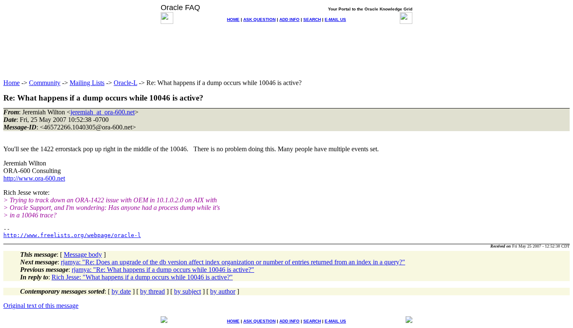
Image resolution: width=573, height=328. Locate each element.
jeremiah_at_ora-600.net (102, 112)
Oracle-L (125, 82)
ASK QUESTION (259, 19)
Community (44, 82)
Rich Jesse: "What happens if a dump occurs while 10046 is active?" (142, 277)
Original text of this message (40, 305)
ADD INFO (289, 19)
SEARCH (312, 19)
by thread (152, 291)
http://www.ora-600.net (34, 178)
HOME (233, 19)
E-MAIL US (335, 19)
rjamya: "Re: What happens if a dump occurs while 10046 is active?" (163, 269)
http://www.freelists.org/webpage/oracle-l (72, 235)
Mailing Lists (87, 82)
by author (222, 291)
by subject (187, 291)
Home (11, 82)
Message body (83, 254)
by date (121, 291)
